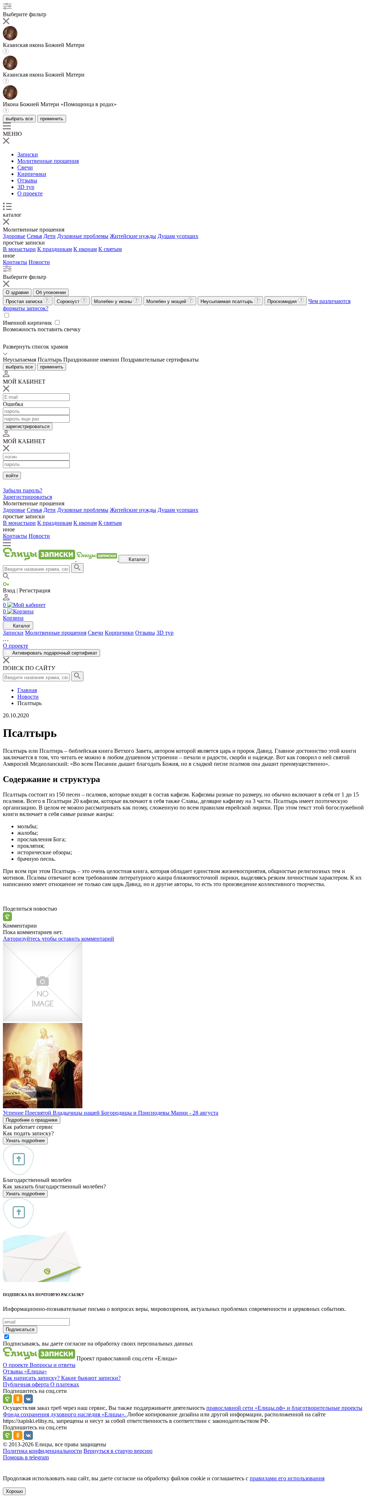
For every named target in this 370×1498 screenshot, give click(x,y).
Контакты (15, 262)
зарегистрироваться (28, 426)
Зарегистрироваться (27, 497)
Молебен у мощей (167, 301)
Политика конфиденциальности (42, 1451)
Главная (27, 690)
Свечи (25, 167)
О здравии (17, 292)
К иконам (85, 249)
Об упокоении (51, 292)
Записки (27, 154)
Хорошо (14, 1491)
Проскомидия (282, 301)
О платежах (64, 1384)
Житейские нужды (133, 236)
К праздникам (54, 249)
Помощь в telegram (26, 1457)
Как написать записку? (32, 1378)
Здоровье (14, 236)
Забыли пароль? (22, 490)
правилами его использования (287, 1478)
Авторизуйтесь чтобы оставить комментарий (58, 939)
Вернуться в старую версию (117, 1451)
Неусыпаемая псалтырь (227, 301)
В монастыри (19, 249)
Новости (39, 262)
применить (51, 118)
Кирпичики (31, 174)
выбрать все (19, 118)
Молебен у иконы (113, 301)
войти (12, 475)
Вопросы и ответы (53, 1365)
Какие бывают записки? (91, 1378)
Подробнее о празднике (31, 1120)
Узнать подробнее (25, 1140)
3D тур (25, 187)
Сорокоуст (69, 301)
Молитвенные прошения (48, 161)
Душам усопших (178, 236)
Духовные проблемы (82, 236)
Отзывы (27, 180)
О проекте (30, 193)
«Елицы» (35, 1371)
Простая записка (25, 301)
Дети (49, 236)
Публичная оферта (26, 1384)
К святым (110, 249)
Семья (34, 236)
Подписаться (20, 1329)
